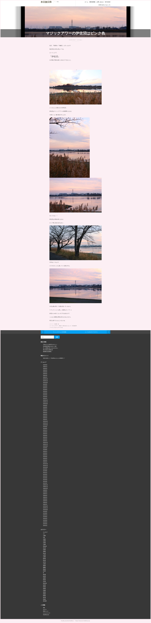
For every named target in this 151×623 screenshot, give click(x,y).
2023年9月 (45, 426)
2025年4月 (45, 393)
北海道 (44, 542)
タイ (44, 533)
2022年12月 (45, 442)
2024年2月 (45, 417)
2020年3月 (45, 500)
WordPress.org (46, 614)
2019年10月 (45, 509)
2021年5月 (45, 476)
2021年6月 (45, 474)
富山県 (44, 553)
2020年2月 (45, 502)
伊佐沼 (60, 325)
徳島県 (44, 565)
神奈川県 (45, 583)
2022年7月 (45, 451)
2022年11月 (45, 444)
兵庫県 (44, 540)
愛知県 (44, 569)
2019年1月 (45, 525)
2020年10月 (45, 488)
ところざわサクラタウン (91, 332)
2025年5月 (45, 391)
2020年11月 (45, 486)
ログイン (45, 609)
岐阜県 (44, 558)
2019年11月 (45, 507)
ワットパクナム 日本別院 (59, 332)
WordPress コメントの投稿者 (57, 358)
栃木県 (44, 576)
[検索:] (61, 1)
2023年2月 (45, 438)
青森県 (44, 593)
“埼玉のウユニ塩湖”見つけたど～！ (50, 344)
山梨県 (44, 556)
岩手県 (44, 562)
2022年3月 (45, 458)
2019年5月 (45, 518)
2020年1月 (45, 504)
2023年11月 (45, 423)
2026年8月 (45, 364)
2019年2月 (45, 523)
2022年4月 (45, 456)
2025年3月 (45, 394)
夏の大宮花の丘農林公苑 (48, 349)
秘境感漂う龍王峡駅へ (47, 351)
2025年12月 (45, 378)
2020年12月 (45, 484)
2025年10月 (45, 382)
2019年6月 (45, 516)
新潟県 (44, 570)
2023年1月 (45, 440)
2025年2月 (45, 396)
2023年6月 (45, 431)
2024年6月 (45, 410)
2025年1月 (45, 398)
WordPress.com (87, 620)
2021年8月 (45, 470)
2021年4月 (45, 477)
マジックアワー (55, 325)
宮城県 (44, 549)
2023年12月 (45, 421)
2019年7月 (45, 514)
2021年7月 (45, 472)
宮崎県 (44, 551)
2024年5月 (45, 412)
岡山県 (44, 560)
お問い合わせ (100, 2)
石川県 (44, 581)
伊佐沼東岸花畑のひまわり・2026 (49, 346)
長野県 (44, 592)
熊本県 (44, 579)
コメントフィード (46, 612)
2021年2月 (45, 481)
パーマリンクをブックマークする (56, 327)
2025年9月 (45, 384)
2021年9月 (45, 468)
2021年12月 (45, 463)
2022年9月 (45, 447)
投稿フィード (45, 611)
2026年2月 (45, 375)
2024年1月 (45, 419)
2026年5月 (45, 370)
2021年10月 (45, 467)
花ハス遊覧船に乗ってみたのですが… (50, 348)
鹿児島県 (45, 600)
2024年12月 (45, 400)
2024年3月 (45, 416)
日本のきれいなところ (104, 5)
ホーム (86, 2)
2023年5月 (45, 433)
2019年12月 (45, 506)
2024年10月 (45, 403)
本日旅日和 (46, 2)
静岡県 (44, 595)
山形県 (44, 555)
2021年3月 (45, 479)
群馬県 (44, 588)
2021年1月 (45, 483)
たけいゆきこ (79, 39)
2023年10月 (45, 424)
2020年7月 (45, 493)
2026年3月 (45, 373)
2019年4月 (45, 520)
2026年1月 (45, 377)
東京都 (44, 574)
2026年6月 (45, 368)
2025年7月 (45, 387)
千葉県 (44, 544)
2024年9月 (45, 405)
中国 (44, 537)
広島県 (44, 563)
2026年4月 (45, 371)
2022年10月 (45, 446)
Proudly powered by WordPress (67, 620)
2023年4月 (45, 435)
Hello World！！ (46, 358)
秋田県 (44, 586)
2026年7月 (45, 366)
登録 (44, 607)
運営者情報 (92, 2)
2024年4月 (45, 414)
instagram (107, 2)
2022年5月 (45, 454)
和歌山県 (45, 546)
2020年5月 (45, 497)
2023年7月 (45, 430)
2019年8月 (45, 513)
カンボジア (45, 532)
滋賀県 (44, 577)
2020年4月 (45, 499)
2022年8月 (45, 449)
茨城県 (44, 590)
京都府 (44, 539)
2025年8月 (45, 385)
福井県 (44, 585)
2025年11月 (45, 380)
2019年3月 (45, 521)
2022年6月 (45, 453)
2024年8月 (45, 407)
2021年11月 (45, 465)
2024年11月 (45, 401)
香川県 (44, 597)
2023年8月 (45, 428)
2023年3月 (45, 437)
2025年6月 (45, 389)
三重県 (44, 535)
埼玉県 (55, 324)
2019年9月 (45, 511)
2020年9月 (45, 490)
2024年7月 (45, 408)
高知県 (44, 599)
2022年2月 (45, 460)
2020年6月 (45, 495)
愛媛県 (44, 567)
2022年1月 (45, 461)
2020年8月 (45, 491)
